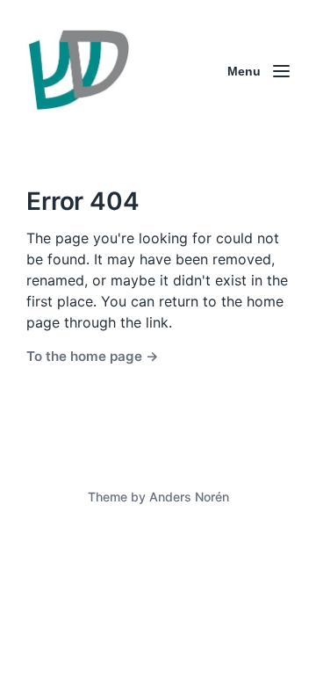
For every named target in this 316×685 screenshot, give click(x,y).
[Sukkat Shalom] (78, 70)
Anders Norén (189, 496)
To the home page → (92, 356)
